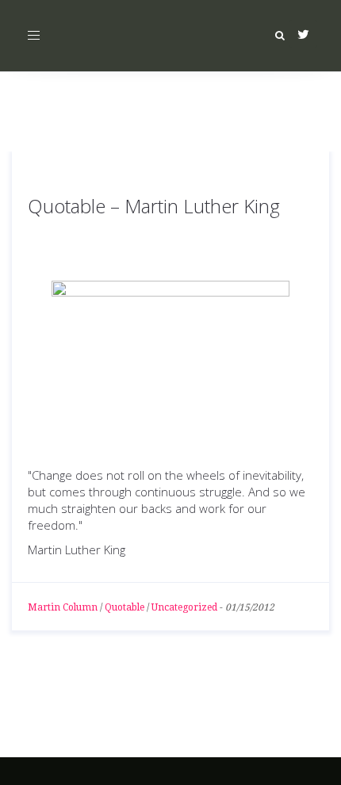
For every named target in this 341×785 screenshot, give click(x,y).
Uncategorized (184, 607)
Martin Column (63, 607)
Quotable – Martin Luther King (154, 206)
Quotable (124, 607)
